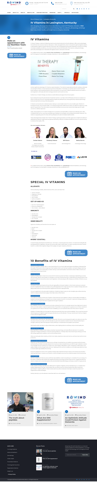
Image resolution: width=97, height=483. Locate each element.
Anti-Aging (68, 425)
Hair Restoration (42, 12)
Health (23, 12)
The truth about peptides (16, 419)
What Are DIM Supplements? (44, 419)
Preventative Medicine (12, 461)
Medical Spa (30, 12)
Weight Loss (10, 471)
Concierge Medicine (12, 449)
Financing (52, 12)
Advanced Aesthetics (12, 452)
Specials (67, 12)
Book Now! (75, 12)
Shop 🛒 (60, 12)
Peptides (19, 423)
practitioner (66, 52)
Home (9, 12)
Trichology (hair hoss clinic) (13, 464)
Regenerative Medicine (12, 468)
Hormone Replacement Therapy (50, 423)
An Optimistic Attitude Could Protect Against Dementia (76, 420)
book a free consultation (53, 52)
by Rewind (23, 415)
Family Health (13, 423)
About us (16, 12)
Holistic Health (10, 458)
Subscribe (85, 454)
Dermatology (10, 455)
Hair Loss (40, 423)
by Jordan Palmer (53, 415)
